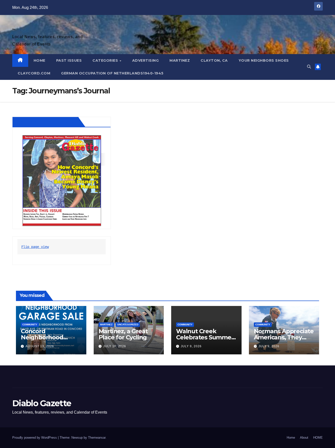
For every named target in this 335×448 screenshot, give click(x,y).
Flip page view (35, 247)
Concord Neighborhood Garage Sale (42, 337)
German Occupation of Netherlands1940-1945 (112, 73)
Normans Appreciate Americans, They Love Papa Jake (284, 337)
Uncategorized (127, 324)
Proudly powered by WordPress (35, 437)
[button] (309, 67)
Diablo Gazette (13, 29)
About (304, 437)
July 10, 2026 (114, 346)
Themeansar (96, 437)
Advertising (145, 60)
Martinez (179, 60)
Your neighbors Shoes (264, 60)
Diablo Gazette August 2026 (46, 122)
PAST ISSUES (69, 60)
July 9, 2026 (191, 346)
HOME (39, 60)
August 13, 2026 (40, 346)
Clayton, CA (214, 60)
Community (29, 324)
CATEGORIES (105, 60)
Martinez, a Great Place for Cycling (123, 334)
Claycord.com (34, 73)
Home (291, 437)
